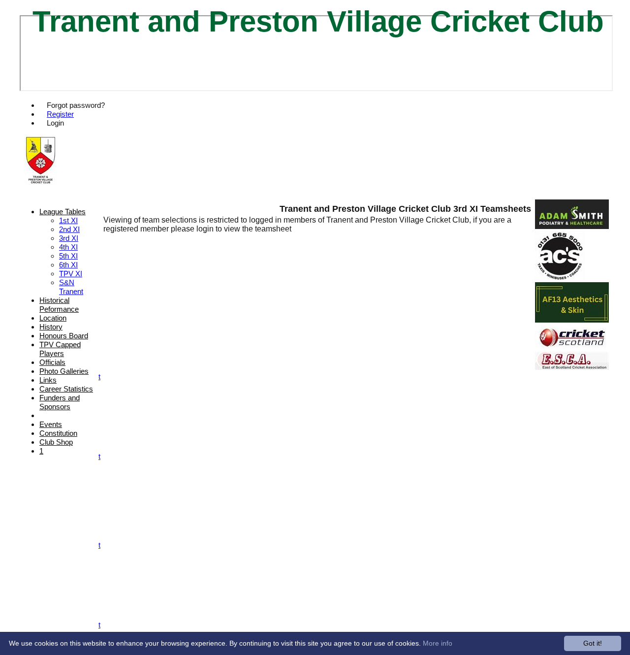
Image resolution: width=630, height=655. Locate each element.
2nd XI (69, 229)
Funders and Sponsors (59, 402)
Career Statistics (66, 389)
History (51, 327)
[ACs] (559, 277)
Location (52, 318)
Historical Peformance (59, 304)
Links (48, 380)
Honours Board (63, 335)
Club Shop (56, 442)
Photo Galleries (64, 371)
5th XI (68, 256)
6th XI (68, 265)
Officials (52, 362)
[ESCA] (572, 367)
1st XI (68, 220)
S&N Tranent (71, 286)
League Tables (62, 211)
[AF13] (572, 320)
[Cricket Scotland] (572, 347)
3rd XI (68, 238)
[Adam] (572, 226)
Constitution (58, 433)
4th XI (68, 247)
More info (437, 643)
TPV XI (70, 273)
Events (50, 424)
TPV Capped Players (60, 349)
